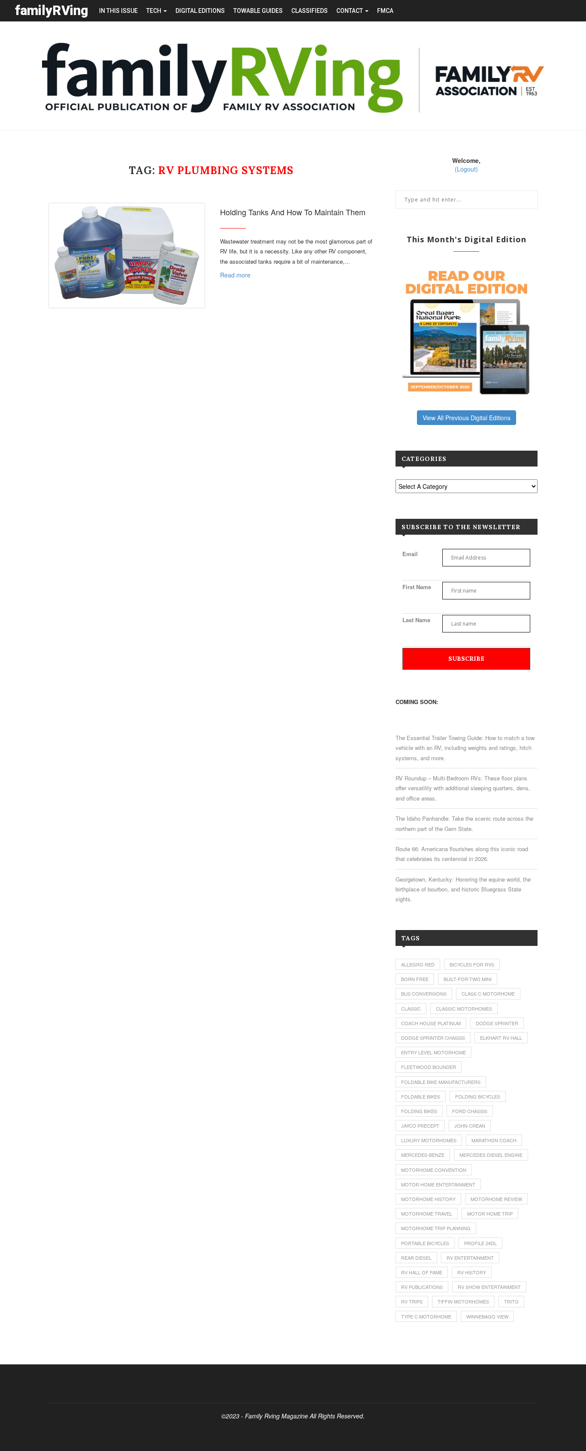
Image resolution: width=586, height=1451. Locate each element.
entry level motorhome (433, 1052)
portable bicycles (425, 1243)
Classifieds (309, 10)
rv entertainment (470, 1257)
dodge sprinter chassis (433, 1037)
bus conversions (424, 993)
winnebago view (487, 1316)
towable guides (258, 10)
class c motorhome (488, 993)
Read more (235, 275)
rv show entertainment (489, 1286)
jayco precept (420, 1125)
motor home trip (490, 1213)
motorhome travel (426, 1213)
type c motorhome (426, 1316)
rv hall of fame (421, 1272)
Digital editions (200, 10)
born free (415, 978)
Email (410, 554)
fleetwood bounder (428, 1066)
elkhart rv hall (501, 1037)
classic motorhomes (464, 1008)
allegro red (418, 964)
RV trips (412, 1301)
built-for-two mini (468, 978)
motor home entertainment (438, 1184)
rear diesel (416, 1257)
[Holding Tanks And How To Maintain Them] (127, 255)
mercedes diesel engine (491, 1154)
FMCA (385, 10)
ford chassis (469, 1111)
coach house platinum (431, 1023)
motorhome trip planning (436, 1228)
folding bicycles (477, 1096)
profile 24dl (480, 1243)
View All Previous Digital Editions (466, 417)
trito (511, 1301)
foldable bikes (420, 1096)
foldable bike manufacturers (440, 1081)
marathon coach (494, 1140)
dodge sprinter (497, 1023)
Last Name (416, 620)
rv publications (422, 1286)
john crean (469, 1125)
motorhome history (428, 1198)
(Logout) (466, 169)
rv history (471, 1272)
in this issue (118, 10)
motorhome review (496, 1198)
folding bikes (419, 1111)
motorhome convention (433, 1169)
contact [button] (350, 10)
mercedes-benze (422, 1154)
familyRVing (51, 10)
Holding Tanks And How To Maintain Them (292, 211)
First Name (416, 587)
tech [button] (154, 10)
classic (411, 1008)
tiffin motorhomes (463, 1301)
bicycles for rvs (472, 964)
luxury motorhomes (428, 1140)
